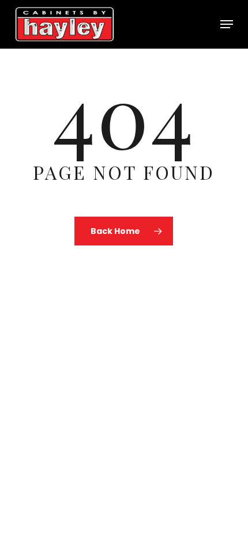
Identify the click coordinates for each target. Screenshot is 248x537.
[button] (226, 24)
